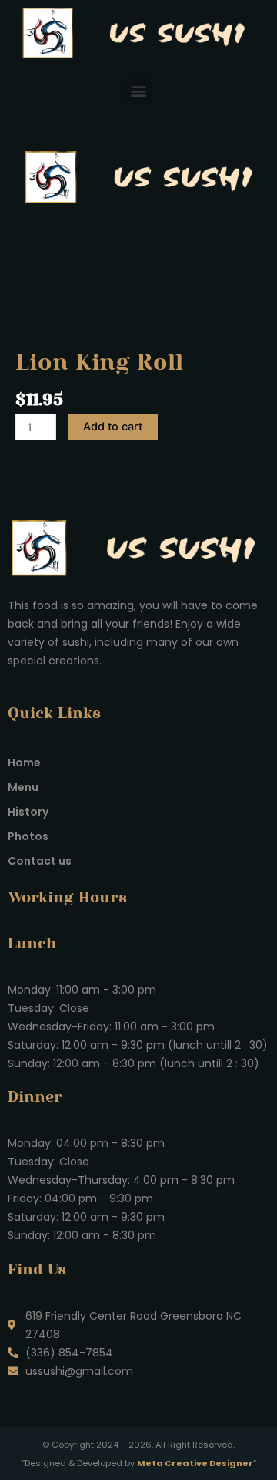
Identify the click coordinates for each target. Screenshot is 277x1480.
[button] (139, 91)
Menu (23, 787)
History (28, 811)
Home (24, 762)
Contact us (40, 861)
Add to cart (112, 426)
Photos (28, 836)
